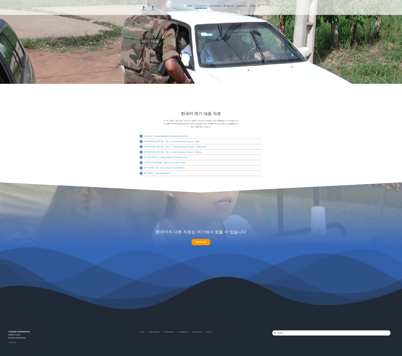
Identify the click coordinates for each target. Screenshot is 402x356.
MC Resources (169, 332)
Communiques (197, 332)
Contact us (12, 342)
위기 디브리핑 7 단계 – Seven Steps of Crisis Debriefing (164, 168)
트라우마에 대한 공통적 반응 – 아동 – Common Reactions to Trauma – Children (172, 152)
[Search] (259, 6)
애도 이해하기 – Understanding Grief (157, 173)
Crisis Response (154, 332)
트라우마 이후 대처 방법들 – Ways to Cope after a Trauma (165, 163)
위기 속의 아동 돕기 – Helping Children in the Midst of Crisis (165, 157)
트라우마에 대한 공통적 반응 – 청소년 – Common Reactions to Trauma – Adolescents (175, 147)
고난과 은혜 (148, 136)
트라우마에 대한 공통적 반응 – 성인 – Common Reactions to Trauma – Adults (172, 141)
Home (142, 332)
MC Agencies (183, 332)
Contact (208, 332)
